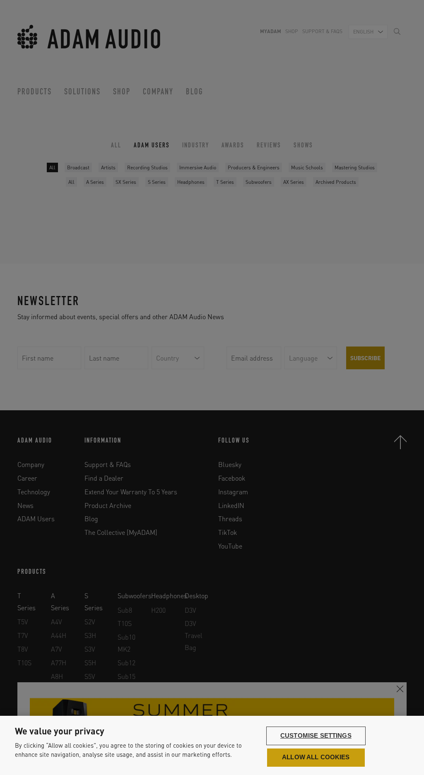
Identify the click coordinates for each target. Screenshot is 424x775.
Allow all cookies (316, 757)
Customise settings (316, 735)
